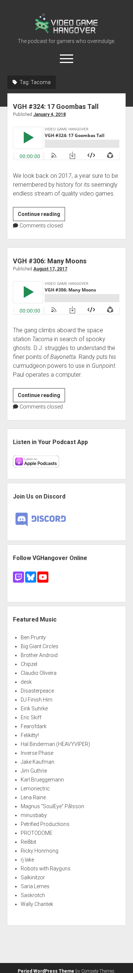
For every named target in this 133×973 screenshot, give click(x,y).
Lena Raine (33, 797)
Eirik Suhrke (34, 709)
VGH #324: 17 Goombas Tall (56, 106)
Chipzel (29, 664)
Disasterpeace (37, 691)
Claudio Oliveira (39, 673)
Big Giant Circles (39, 646)
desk (26, 682)
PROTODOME (36, 833)
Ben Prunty (33, 637)
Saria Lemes (35, 886)
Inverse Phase (37, 753)
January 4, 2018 (49, 114)
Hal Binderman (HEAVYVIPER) (55, 744)
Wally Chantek (37, 904)
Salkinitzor (33, 877)
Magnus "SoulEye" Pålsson (52, 806)
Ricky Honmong (39, 851)
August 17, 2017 (50, 268)
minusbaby (34, 815)
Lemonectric (35, 789)
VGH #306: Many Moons (49, 261)
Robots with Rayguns (46, 869)
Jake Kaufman (37, 762)
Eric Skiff (31, 717)
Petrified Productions (45, 824)
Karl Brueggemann (42, 780)
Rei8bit (28, 842)
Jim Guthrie (34, 771)
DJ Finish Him (36, 700)
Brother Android (39, 655)
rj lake (27, 860)
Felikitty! (30, 735)
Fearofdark (34, 726)
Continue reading (41, 216)
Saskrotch (33, 895)
